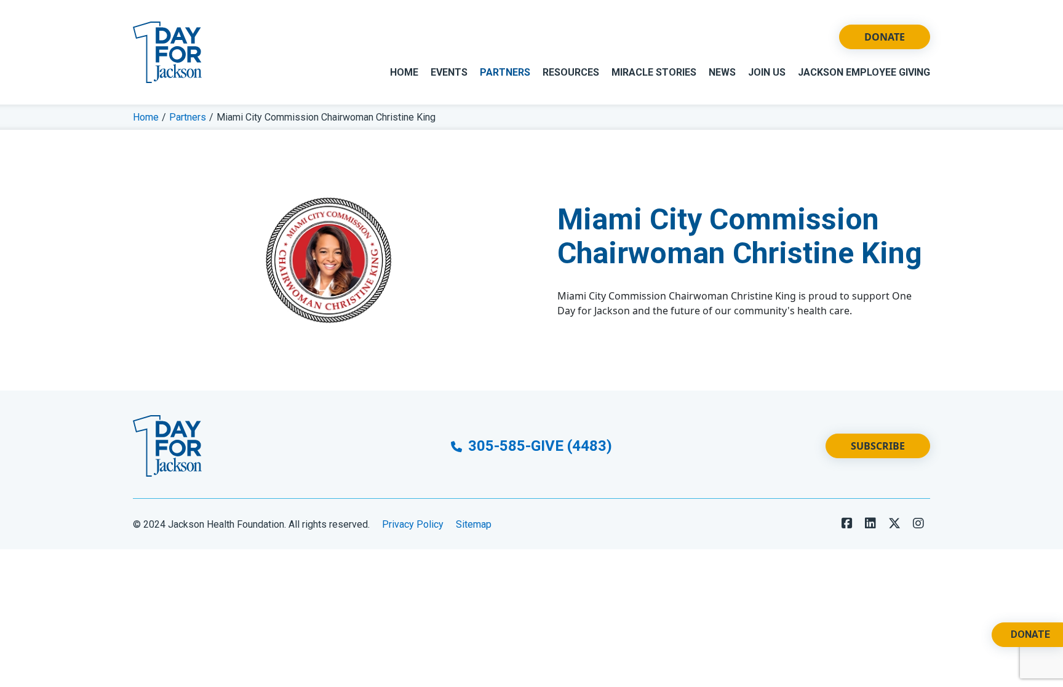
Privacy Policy (413, 524)
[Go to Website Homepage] (167, 52)
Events (449, 72)
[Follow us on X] (894, 523)
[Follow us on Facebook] (847, 523)
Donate (884, 37)
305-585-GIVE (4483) (538, 446)
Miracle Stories (653, 72)
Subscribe (878, 446)
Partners (505, 72)
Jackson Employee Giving (864, 72)
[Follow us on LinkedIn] (870, 523)
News (722, 72)
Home (404, 72)
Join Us (767, 72)
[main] (531, 248)
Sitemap (474, 524)
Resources (571, 72)
